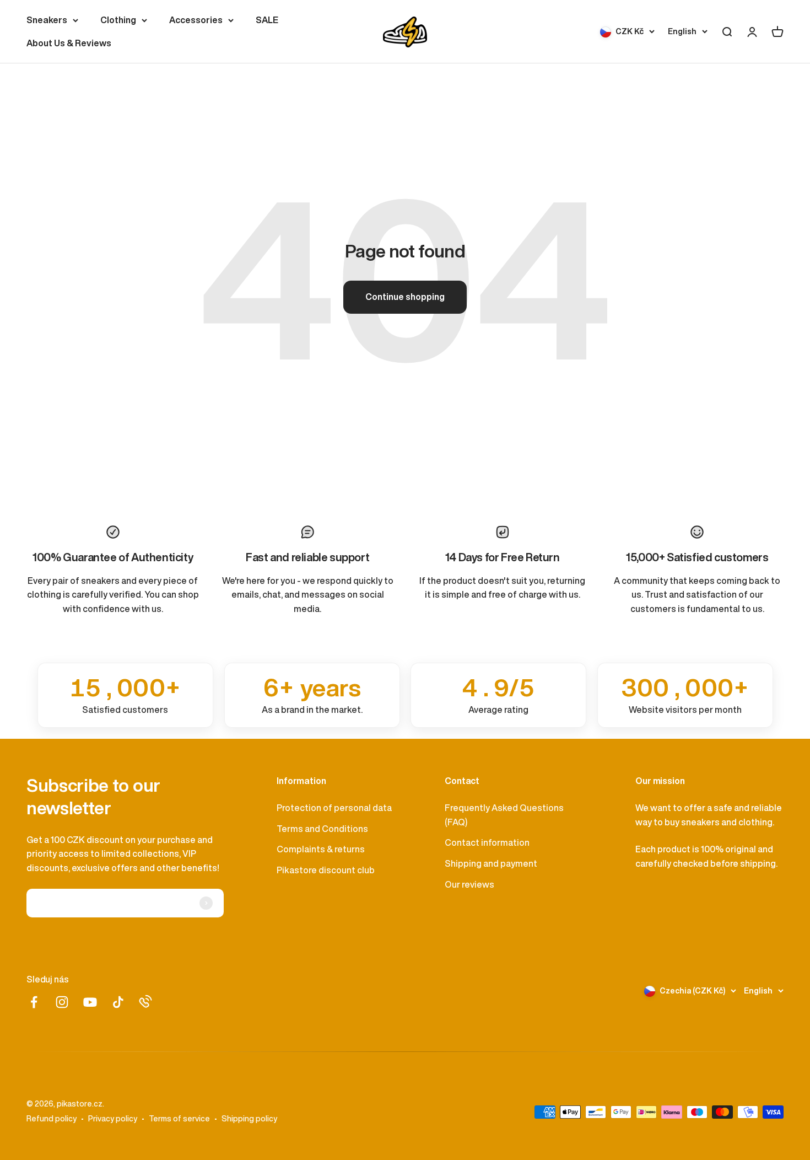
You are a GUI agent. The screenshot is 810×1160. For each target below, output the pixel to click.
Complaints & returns (321, 849)
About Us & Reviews (68, 43)
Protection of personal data (334, 807)
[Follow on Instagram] (62, 1002)
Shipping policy (249, 1119)
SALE (267, 19)
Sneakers (46, 19)
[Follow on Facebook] (33, 1002)
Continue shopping (405, 296)
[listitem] (125, 695)
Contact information (487, 842)
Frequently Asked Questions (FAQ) (504, 814)
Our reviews (469, 884)
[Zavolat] (145, 1001)
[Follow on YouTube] (90, 1002)
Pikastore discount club (326, 870)
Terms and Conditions (322, 828)
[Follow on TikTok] (118, 1002)
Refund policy (51, 1119)
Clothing (118, 19)
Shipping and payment (491, 863)
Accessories (196, 19)
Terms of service (179, 1119)
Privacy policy (112, 1119)
